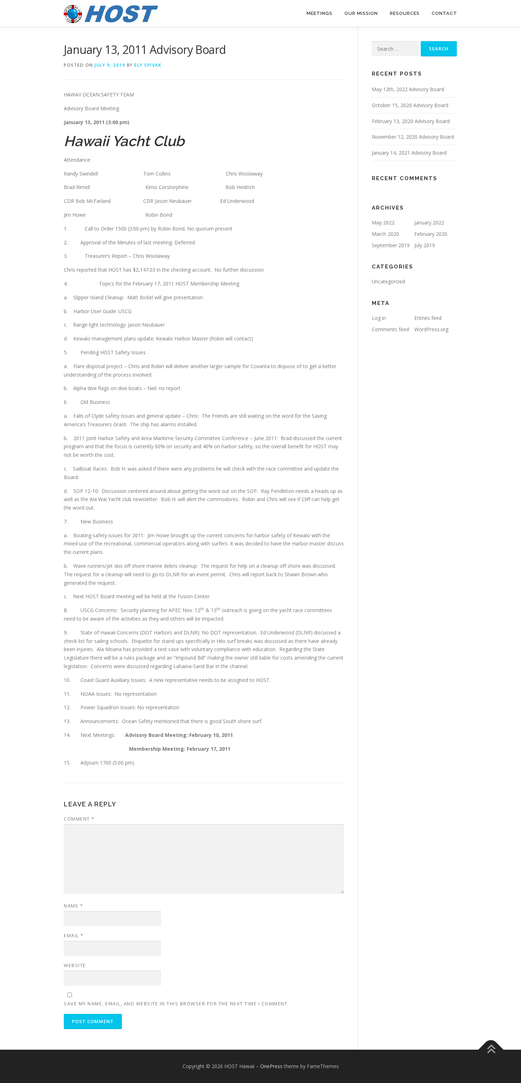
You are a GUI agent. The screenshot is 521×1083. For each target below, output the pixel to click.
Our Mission (361, 13)
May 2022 (383, 222)
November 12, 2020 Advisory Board (413, 136)
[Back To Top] (491, 1049)
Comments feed (390, 329)
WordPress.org (431, 329)
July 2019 (424, 245)
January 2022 (429, 222)
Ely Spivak (147, 65)
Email (74, 935)
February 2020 (430, 234)
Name (73, 905)
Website (75, 965)
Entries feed (428, 318)
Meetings (319, 13)
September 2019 (391, 245)
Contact (444, 13)
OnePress (271, 1066)
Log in (379, 318)
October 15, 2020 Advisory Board (410, 105)
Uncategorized (388, 281)
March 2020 (385, 234)
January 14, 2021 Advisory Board (409, 152)
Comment (79, 819)
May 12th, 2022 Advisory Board (408, 89)
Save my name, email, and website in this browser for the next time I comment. (176, 1003)
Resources (405, 13)
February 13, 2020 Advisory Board (411, 121)
